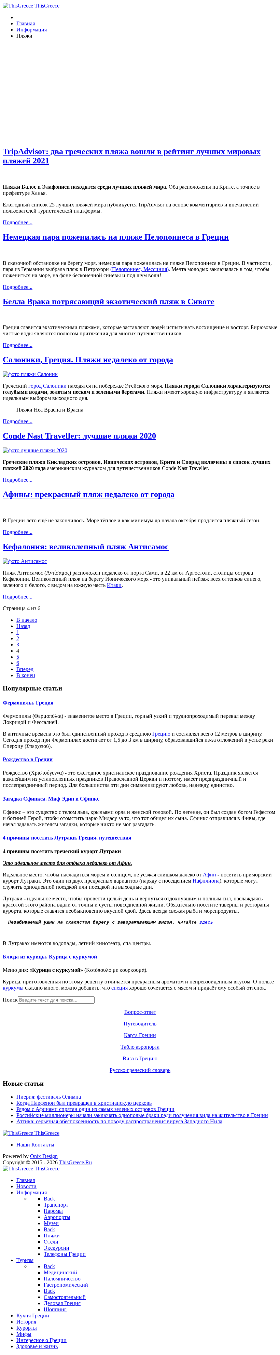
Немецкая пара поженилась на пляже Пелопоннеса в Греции (116, 236)
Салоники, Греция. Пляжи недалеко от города (88, 359)
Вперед (24, 669)
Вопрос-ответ (140, 1012)
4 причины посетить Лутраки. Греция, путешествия (67, 838)
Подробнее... (17, 222)
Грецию (161, 734)
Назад (23, 626)
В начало (26, 620)
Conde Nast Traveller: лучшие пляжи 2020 (79, 435)
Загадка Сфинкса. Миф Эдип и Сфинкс (51, 799)
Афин (209, 874)
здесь (206, 922)
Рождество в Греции (28, 759)
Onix (44, 1156)
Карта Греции (140, 1035)
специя (119, 988)
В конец (25, 675)
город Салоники (47, 386)
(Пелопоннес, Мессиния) (139, 269)
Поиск (10, 1000)
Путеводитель (140, 1024)
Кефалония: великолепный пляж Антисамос (86, 546)
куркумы (13, 988)
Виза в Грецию (140, 1058)
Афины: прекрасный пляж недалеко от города (88, 494)
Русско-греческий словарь (140, 1070)
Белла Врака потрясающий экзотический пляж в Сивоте (108, 301)
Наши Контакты (35, 1145)
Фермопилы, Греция (28, 703)
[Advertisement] (140, 92)
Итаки (114, 585)
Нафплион (206, 881)
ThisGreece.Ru (75, 1162)
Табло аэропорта (140, 1047)
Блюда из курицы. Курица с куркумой (50, 957)
